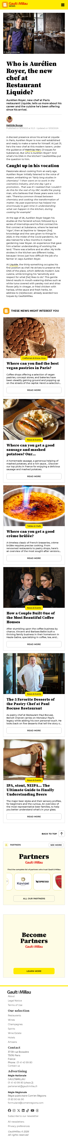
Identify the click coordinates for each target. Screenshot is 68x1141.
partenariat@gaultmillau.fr (22, 1086)
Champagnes (15, 1024)
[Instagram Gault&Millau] (14, 1110)
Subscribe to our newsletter (23, 1116)
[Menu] (62, 4)
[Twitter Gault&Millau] (18, 1110)
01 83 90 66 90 (16, 1099)
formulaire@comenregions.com (25, 1102)
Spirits (11, 1028)
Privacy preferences (19, 1126)
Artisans (12, 1042)
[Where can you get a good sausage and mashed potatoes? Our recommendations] (34, 437)
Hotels (11, 1037)
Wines (11, 1019)
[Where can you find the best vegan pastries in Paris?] (34, 355)
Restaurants (14, 1015)
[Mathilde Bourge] (9, 119)
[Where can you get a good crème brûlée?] (34, 523)
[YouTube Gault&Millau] (32, 1110)
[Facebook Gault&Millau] (9, 1110)
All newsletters (16, 1121)
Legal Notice (15, 1000)
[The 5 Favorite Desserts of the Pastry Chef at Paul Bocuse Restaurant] (34, 691)
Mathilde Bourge (14, 125)
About (11, 996)
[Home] (19, 3)
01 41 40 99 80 (24, 1062)
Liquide (13, 264)
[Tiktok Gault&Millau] (27, 1110)
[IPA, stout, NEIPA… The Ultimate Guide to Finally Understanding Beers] (34, 777)
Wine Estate (14, 1033)
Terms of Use (15, 1005)
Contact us (14, 1065)
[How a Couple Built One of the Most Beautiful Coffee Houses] (34, 605)
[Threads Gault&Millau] (37, 1110)
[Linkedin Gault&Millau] (23, 1110)
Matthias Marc (33, 149)
